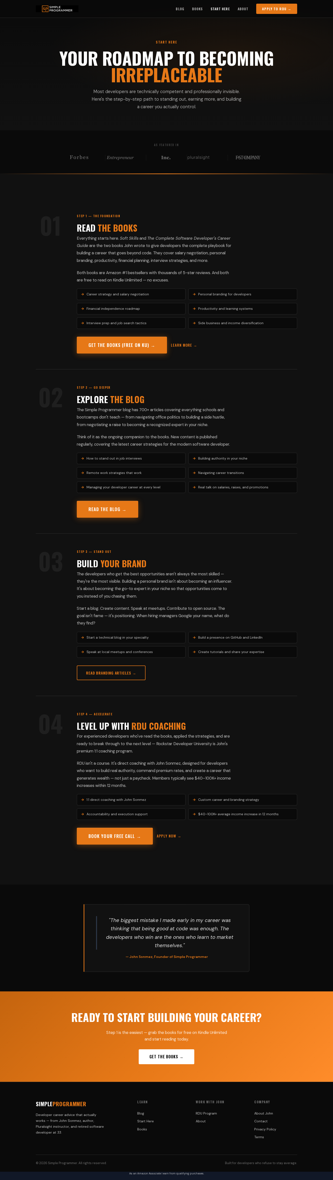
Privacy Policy (265, 1129)
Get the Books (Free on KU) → (121, 345)
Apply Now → (169, 835)
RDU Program (206, 1113)
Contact (261, 1121)
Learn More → (184, 345)
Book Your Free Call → (114, 836)
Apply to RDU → (276, 8)
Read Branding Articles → (111, 673)
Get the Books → (166, 1057)
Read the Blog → (107, 509)
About (243, 8)
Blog (180, 8)
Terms (259, 1137)
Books (197, 8)
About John (263, 1113)
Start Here (220, 8)
